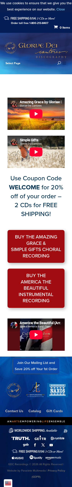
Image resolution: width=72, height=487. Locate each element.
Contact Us (14, 411)
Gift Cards (54, 411)
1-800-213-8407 (38, 23)
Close (60, 9)
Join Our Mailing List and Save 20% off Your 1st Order (36, 365)
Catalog (34, 411)
